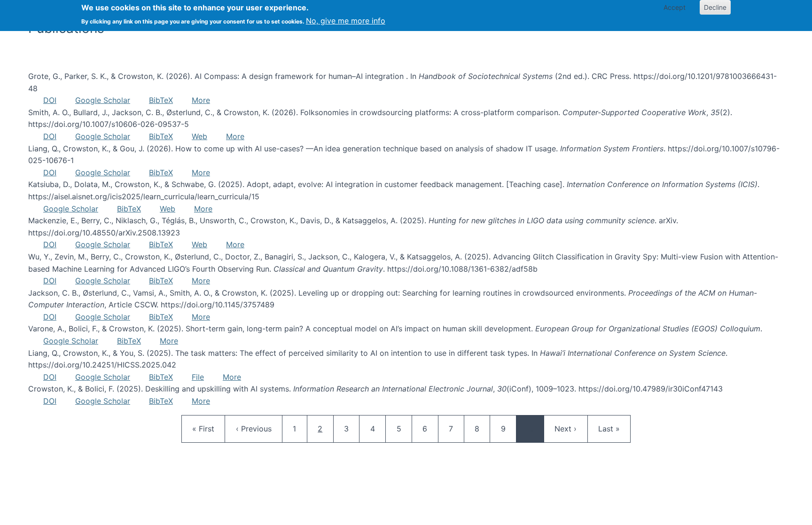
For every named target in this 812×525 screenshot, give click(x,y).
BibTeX (161, 100)
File (198, 377)
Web (199, 136)
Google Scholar (102, 100)
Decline (715, 7)
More (201, 100)
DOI (49, 100)
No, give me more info (345, 20)
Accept (675, 7)
